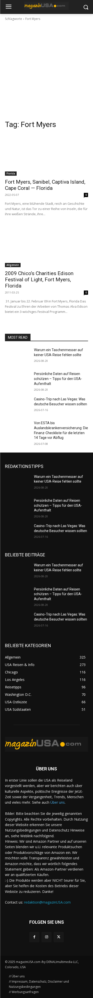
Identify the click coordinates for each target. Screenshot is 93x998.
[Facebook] (34, 937)
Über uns (57, 802)
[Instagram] (46, 937)
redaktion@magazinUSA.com (47, 902)
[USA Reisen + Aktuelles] (46, 6)
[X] (58, 937)
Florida (10, 173)
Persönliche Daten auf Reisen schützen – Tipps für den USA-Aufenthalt (58, 378)
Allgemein (12, 265)
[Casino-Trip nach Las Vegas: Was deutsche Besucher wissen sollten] (17, 405)
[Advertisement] (46, 70)
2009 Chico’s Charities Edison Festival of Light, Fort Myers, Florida (39, 279)
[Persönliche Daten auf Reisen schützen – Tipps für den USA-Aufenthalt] (17, 380)
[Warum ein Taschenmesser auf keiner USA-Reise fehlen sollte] (17, 356)
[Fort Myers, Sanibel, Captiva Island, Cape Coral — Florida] (46, 155)
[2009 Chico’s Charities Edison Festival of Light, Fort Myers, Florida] (46, 246)
